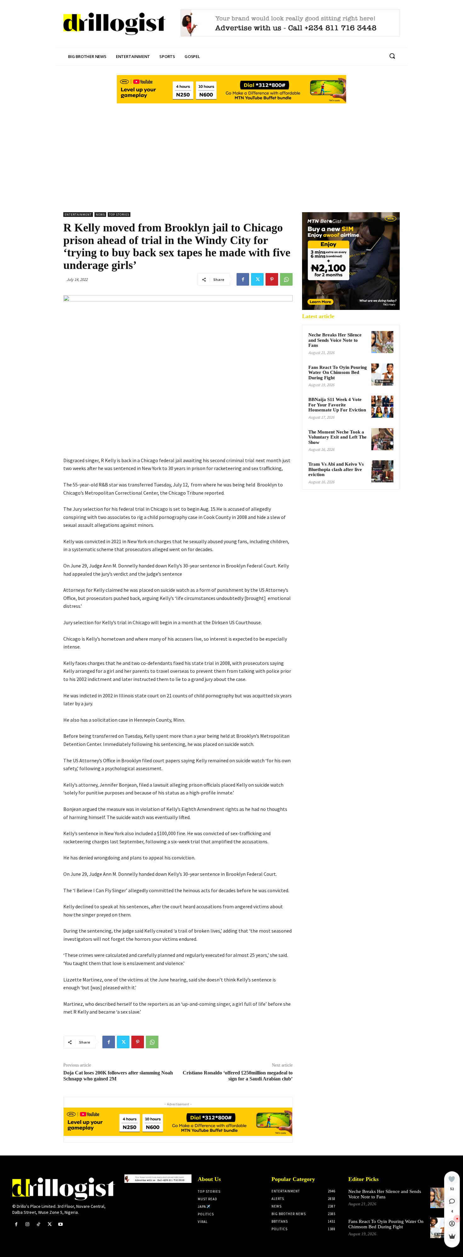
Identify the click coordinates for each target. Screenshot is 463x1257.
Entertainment (78, 214)
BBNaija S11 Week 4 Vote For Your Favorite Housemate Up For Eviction (337, 404)
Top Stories (119, 214)
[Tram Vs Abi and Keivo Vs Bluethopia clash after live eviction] (382, 471)
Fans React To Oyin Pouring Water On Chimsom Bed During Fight (337, 372)
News (100, 214)
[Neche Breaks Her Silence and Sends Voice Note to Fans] (382, 342)
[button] (392, 55)
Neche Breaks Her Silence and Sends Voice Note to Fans (335, 340)
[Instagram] (27, 1224)
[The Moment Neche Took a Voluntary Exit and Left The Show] (382, 439)
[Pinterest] (272, 279)
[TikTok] (38, 1224)
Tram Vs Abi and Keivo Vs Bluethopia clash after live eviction (336, 469)
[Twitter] (257, 279)
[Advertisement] (231, 152)
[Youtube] (61, 1224)
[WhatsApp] (286, 279)
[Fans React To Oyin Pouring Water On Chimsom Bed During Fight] (382, 375)
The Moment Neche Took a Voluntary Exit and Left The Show (337, 437)
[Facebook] (243, 279)
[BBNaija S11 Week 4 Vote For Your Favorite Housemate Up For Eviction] (382, 407)
